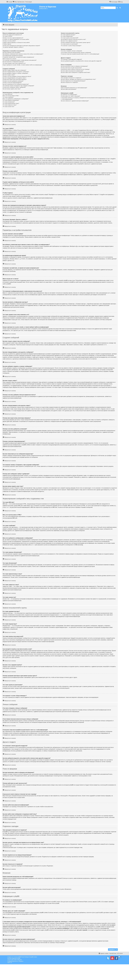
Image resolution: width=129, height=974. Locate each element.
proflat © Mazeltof (18, 959)
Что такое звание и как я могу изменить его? (14, 63)
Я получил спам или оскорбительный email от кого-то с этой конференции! (80, 54)
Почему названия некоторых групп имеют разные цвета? (75, 42)
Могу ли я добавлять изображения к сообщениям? (16, 98)
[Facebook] (116, 958)
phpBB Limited (56, 901)
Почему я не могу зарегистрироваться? (13, 37)
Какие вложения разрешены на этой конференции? (74, 87)
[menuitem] (15, 2)
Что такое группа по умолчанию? (69, 44)
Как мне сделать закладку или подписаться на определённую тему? (78, 79)
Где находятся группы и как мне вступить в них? (73, 39)
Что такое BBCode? (8, 94)
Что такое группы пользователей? (69, 37)
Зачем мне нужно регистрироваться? (12, 34)
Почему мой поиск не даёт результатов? (71, 67)
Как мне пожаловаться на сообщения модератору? (16, 84)
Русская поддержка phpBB (13, 958)
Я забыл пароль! (7, 44)
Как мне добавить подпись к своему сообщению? (15, 73)
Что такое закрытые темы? (10, 105)
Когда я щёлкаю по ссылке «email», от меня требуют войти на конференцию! (22, 64)
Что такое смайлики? (8, 97)
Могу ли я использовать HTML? (11, 95)
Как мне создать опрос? (9, 74)
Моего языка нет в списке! (9, 58)
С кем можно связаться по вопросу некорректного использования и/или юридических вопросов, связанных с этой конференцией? (88, 98)
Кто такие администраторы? (68, 34)
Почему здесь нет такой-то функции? (70, 96)
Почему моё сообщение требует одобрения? (14, 87)
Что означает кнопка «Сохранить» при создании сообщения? (18, 85)
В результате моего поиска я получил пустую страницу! (75, 69)
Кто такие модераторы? (67, 36)
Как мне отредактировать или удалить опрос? (14, 78)
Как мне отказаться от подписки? (69, 82)
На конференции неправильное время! (13, 55)
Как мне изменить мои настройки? (11, 52)
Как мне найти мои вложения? (68, 89)
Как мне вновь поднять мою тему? (11, 88)
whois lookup (111, 923)
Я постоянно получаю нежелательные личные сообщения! (76, 52)
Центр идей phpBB (97, 912)
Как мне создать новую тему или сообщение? (14, 70)
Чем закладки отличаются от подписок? (71, 77)
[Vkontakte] (108, 958)
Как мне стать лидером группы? (69, 40)
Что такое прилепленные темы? (11, 103)
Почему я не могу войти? (9, 40)
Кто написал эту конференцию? (69, 94)
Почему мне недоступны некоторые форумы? (15, 79)
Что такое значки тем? (8, 106)
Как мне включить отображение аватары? (13, 61)
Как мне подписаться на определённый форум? (73, 80)
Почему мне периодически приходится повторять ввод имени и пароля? (21, 45)
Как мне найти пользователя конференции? (72, 70)
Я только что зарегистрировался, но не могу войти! (16, 39)
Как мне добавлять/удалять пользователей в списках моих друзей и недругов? (81, 61)
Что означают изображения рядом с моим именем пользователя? (19, 60)
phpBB (8, 284)
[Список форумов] (22, 13)
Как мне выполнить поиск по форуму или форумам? (74, 66)
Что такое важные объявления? (11, 100)
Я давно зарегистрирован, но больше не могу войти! (16, 42)
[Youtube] (112, 958)
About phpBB (55, 903)
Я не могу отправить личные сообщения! (71, 50)
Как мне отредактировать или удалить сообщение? (16, 71)
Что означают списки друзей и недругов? (71, 59)
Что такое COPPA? (7, 36)
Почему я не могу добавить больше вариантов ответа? (17, 76)
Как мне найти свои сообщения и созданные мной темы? (75, 72)
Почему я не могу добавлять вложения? (13, 81)
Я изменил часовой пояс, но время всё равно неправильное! (18, 57)
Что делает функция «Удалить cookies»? (13, 47)
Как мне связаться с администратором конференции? (75, 100)
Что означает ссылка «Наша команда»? (71, 45)
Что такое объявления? (9, 102)
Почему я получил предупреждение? (12, 82)
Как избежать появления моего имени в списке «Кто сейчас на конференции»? (23, 54)
